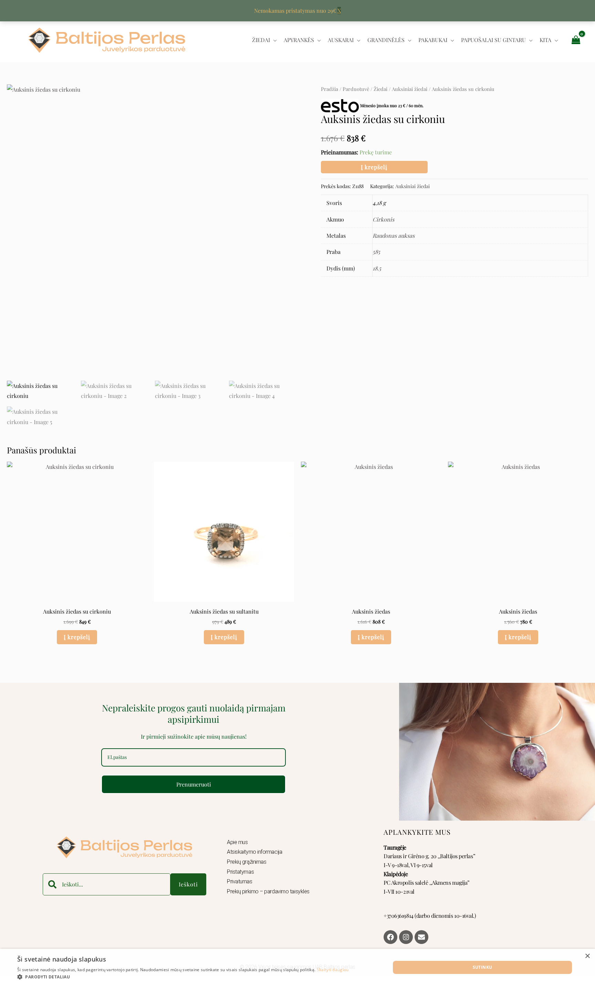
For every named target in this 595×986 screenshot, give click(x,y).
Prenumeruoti (193, 784)
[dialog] (297, 967)
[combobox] (106, 884)
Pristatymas (240, 872)
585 (376, 251)
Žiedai (261, 39)
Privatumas (239, 881)
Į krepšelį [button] (77, 636)
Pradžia (329, 88)
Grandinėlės (386, 39)
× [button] (587, 956)
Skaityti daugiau (333, 970)
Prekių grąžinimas (246, 862)
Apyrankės (299, 39)
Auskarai (341, 39)
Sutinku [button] (482, 967)
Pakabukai (432, 39)
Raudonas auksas (394, 235)
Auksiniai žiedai (409, 88)
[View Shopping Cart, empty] (575, 39)
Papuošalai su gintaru (493, 39)
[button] (183, 977)
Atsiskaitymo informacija (254, 852)
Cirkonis (383, 219)
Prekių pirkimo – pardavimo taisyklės (268, 891)
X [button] (339, 10)
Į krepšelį (374, 167)
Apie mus (237, 842)
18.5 (377, 268)
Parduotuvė (356, 88)
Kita (545, 39)
